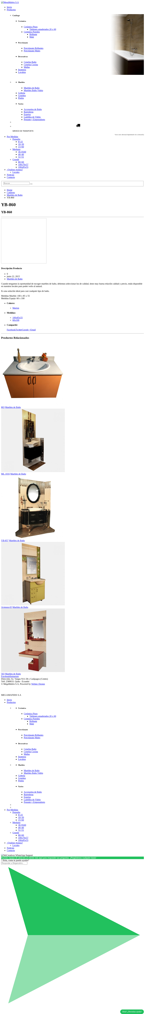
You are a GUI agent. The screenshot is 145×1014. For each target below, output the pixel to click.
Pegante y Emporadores (34, 119)
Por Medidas (12, 136)
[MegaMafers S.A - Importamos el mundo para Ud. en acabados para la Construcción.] (10, 2)
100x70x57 (23, 164)
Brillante (33, 34)
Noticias (10, 175)
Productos (11, 9)
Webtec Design (38, 684)
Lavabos (22, 72)
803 (3, 407)
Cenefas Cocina (31, 64)
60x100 (15, 320)
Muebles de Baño (32, 88)
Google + (26, 330)
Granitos (22, 95)
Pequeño (16, 139)
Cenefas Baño (30, 62)
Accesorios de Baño (33, 109)
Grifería (21, 93)
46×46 (21, 154)
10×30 (21, 144)
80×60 (21, 162)
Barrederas (28, 112)
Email (33, 330)
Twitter (19, 330)
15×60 (21, 147)
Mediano (16, 149)
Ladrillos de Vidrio (32, 117)
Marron (15, 308)
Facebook (11, 330)
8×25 (20, 141)
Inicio (9, 7)
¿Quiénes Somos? (15, 169)
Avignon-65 (6, 607)
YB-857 (4, 540)
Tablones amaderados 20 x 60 (42, 29)
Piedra (21, 98)
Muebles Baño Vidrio (33, 90)
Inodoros (22, 69)
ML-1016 (5, 474)
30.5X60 (22, 152)
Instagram (14, 676)
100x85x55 (23, 167)
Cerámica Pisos (31, 27)
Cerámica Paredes (32, 32)
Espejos (27, 114)
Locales (15, 172)
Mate (31, 37)
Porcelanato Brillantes (33, 48)
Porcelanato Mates (32, 51)
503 (3, 674)
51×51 (21, 157)
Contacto (11, 177)
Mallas (27, 67)
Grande (15, 159)
